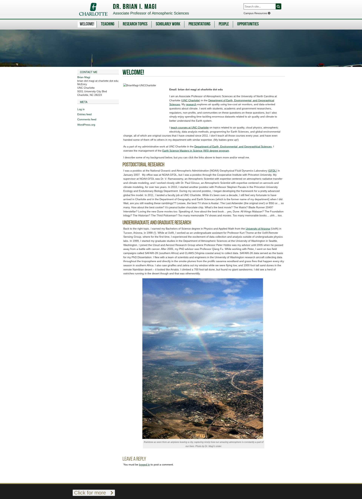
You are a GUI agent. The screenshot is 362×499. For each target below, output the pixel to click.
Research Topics (135, 24)
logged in (144, 464)
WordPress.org (86, 124)
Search (280, 6)
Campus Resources (256, 13)
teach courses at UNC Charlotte (190, 127)
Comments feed (86, 119)
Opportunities (248, 24)
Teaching (107, 24)
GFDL (272, 170)
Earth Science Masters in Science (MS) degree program (195, 150)
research (191, 104)
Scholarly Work (168, 24)
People (224, 24)
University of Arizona (258, 228)
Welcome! (87, 24)
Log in (81, 109)
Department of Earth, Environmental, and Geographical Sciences (233, 146)
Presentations (199, 24)
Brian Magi (83, 77)
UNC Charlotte (190, 100)
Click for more (92, 493)
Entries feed (84, 114)
